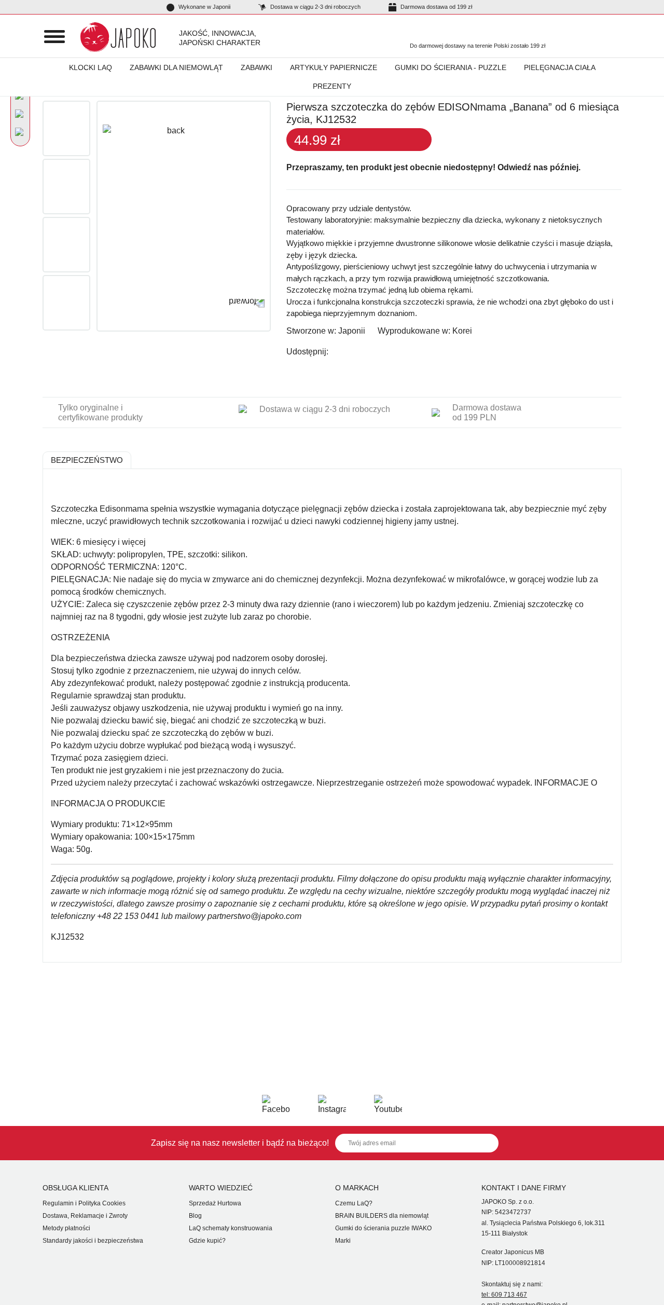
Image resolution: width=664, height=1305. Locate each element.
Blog (195, 1215)
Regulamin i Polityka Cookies (84, 1203)
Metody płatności (66, 1228)
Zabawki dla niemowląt (176, 67)
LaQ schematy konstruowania (230, 1228)
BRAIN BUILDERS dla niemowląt (381, 1215)
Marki (343, 1240)
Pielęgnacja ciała (560, 67)
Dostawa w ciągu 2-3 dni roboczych (315, 7)
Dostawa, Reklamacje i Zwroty (85, 1215)
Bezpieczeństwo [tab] (87, 460)
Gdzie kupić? (207, 1240)
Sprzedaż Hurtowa (215, 1203)
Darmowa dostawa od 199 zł (435, 7)
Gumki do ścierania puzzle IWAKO (383, 1228)
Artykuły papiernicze (333, 67)
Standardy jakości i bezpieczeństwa (93, 1240)
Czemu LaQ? (353, 1203)
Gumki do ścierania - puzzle (450, 67)
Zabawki (256, 67)
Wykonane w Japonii (203, 7)
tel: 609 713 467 (504, 1294)
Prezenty (332, 86)
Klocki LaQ (90, 67)
